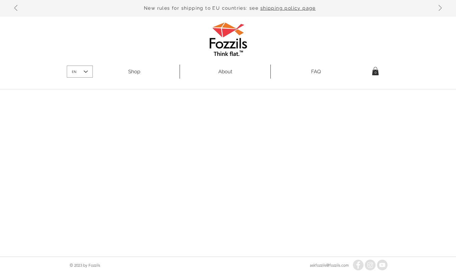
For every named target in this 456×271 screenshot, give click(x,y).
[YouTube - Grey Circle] (382, 265)
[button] (375, 71)
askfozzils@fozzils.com (329, 265)
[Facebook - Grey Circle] (358, 265)
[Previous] (15, 8)
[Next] (440, 8)
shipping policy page (288, 8)
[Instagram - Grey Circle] (370, 265)
